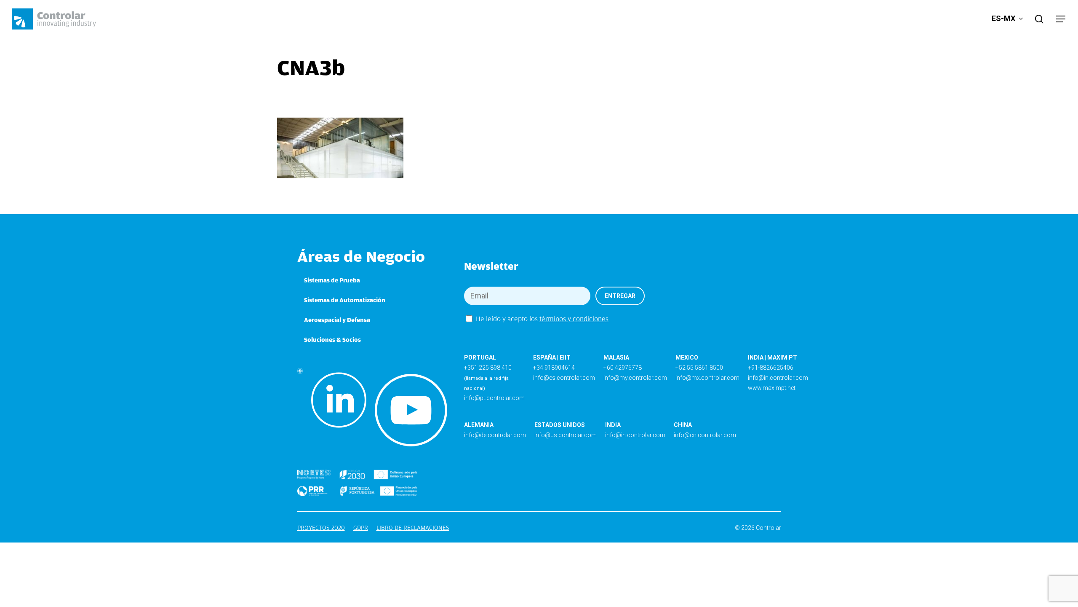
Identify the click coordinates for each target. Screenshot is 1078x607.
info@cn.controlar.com (705, 435)
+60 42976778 (622, 367)
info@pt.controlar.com (494, 398)
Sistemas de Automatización (344, 300)
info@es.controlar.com (564, 377)
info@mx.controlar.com (707, 377)
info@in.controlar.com (778, 377)
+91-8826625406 (770, 367)
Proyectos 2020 (321, 527)
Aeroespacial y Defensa (337, 320)
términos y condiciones (573, 319)
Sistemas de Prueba (332, 280)
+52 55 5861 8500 (699, 367)
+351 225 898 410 (488, 367)
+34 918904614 (554, 367)
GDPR (360, 527)
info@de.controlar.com (495, 435)
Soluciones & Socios (332, 339)
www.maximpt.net (771, 387)
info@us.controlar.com (565, 435)
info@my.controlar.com (635, 377)
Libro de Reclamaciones (412, 527)
